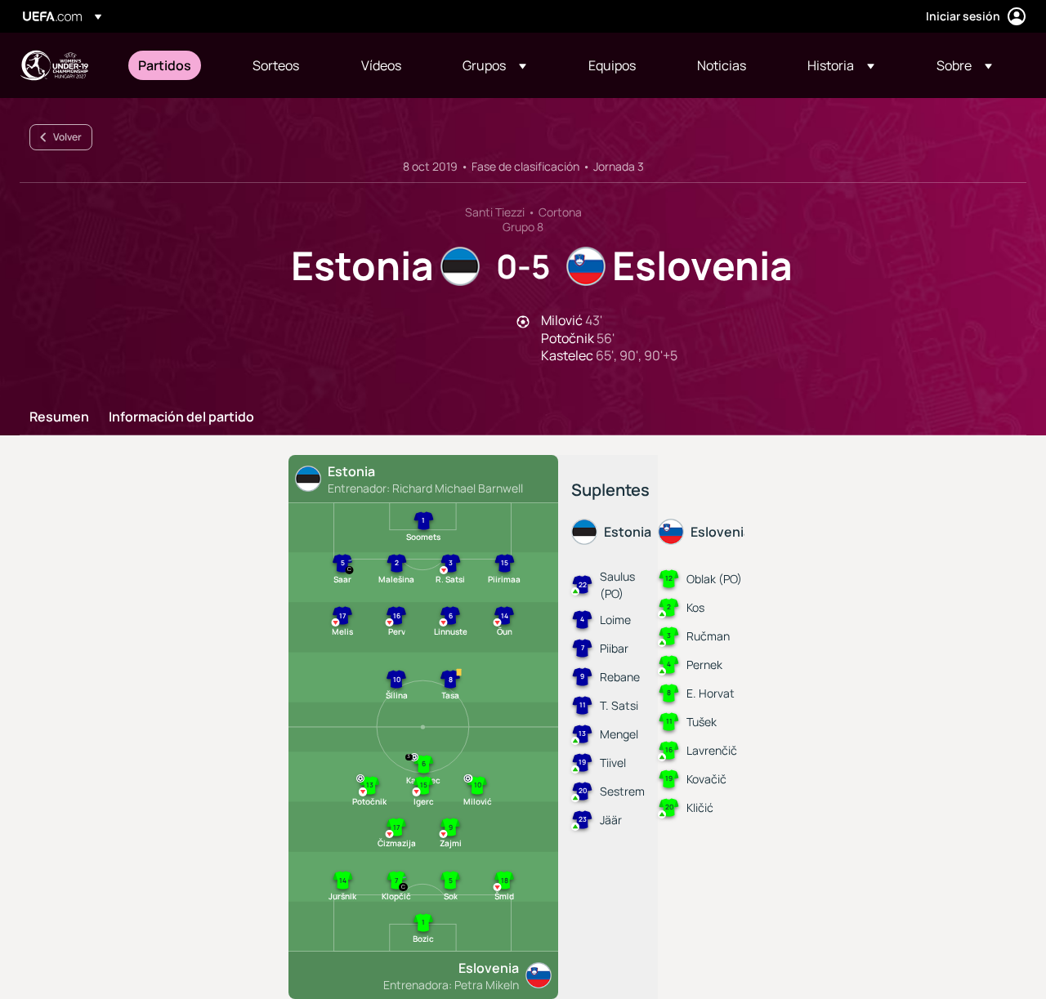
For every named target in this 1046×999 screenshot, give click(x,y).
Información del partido (181, 417)
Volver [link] (67, 137)
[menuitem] (174, 65)
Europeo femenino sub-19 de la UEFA (54, 65)
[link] (164, 65)
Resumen (59, 417)
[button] (494, 65)
